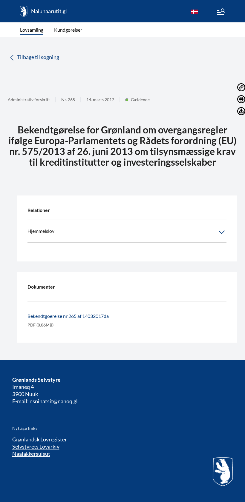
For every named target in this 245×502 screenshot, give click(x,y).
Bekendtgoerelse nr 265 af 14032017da (68, 316)
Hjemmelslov (40, 231)
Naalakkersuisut (31, 453)
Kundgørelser (68, 30)
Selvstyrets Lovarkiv (35, 446)
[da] (194, 11)
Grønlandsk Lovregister (39, 439)
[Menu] (220, 12)
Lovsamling (31, 30)
